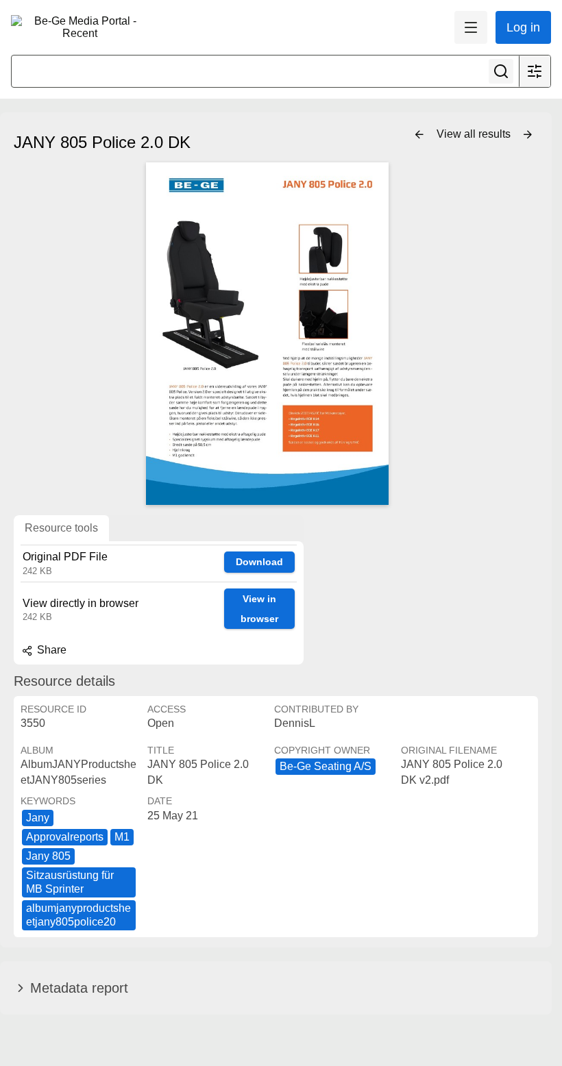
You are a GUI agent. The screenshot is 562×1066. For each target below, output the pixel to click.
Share (50, 650)
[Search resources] (501, 71)
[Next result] (527, 135)
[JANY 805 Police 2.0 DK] (267, 333)
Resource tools (61, 528)
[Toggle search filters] (534, 71)
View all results (475, 134)
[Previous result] (419, 135)
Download (259, 561)
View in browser (259, 608)
